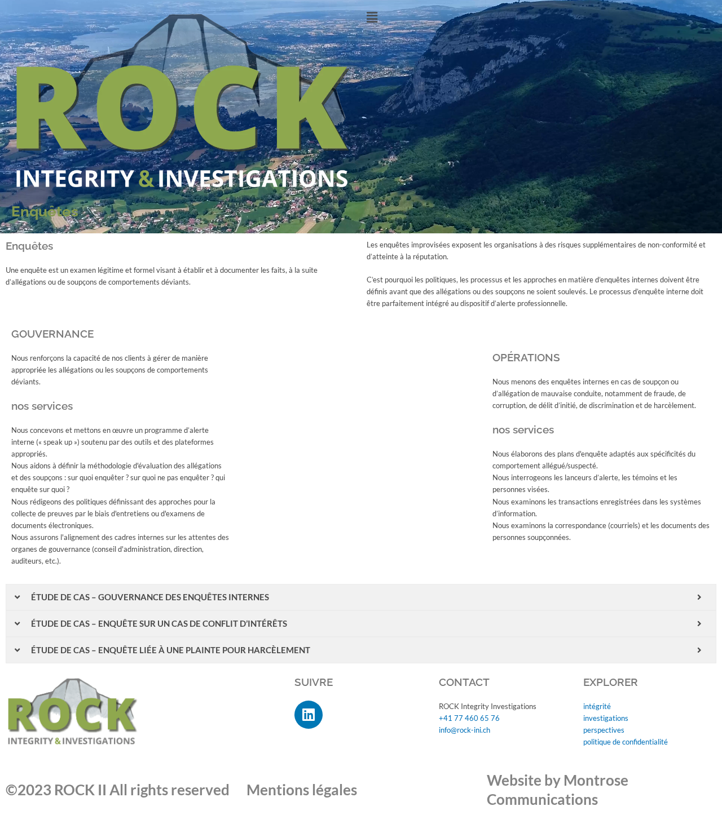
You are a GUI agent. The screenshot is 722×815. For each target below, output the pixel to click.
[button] (539, 17)
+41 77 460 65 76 (469, 718)
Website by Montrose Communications (557, 789)
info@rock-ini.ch (464, 729)
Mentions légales (301, 790)
